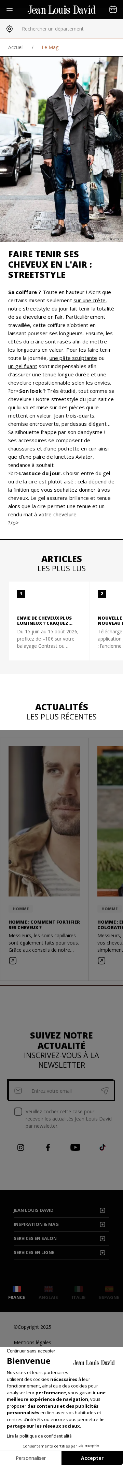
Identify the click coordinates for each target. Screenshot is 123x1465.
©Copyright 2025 (32, 1327)
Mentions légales (32, 1342)
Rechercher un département (53, 28)
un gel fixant (22, 366)
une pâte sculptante (73, 357)
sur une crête (89, 300)
